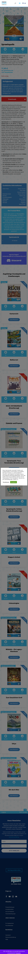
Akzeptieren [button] (13, 482)
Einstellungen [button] (6, 482)
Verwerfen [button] (18, 953)
